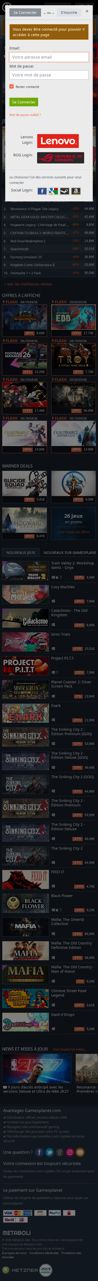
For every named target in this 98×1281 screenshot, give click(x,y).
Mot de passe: (21, 66)
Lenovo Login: (27, 139)
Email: (14, 48)
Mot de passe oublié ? (25, 115)
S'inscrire (69, 12)
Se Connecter (25, 12)
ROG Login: (23, 154)
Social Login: (22, 190)
